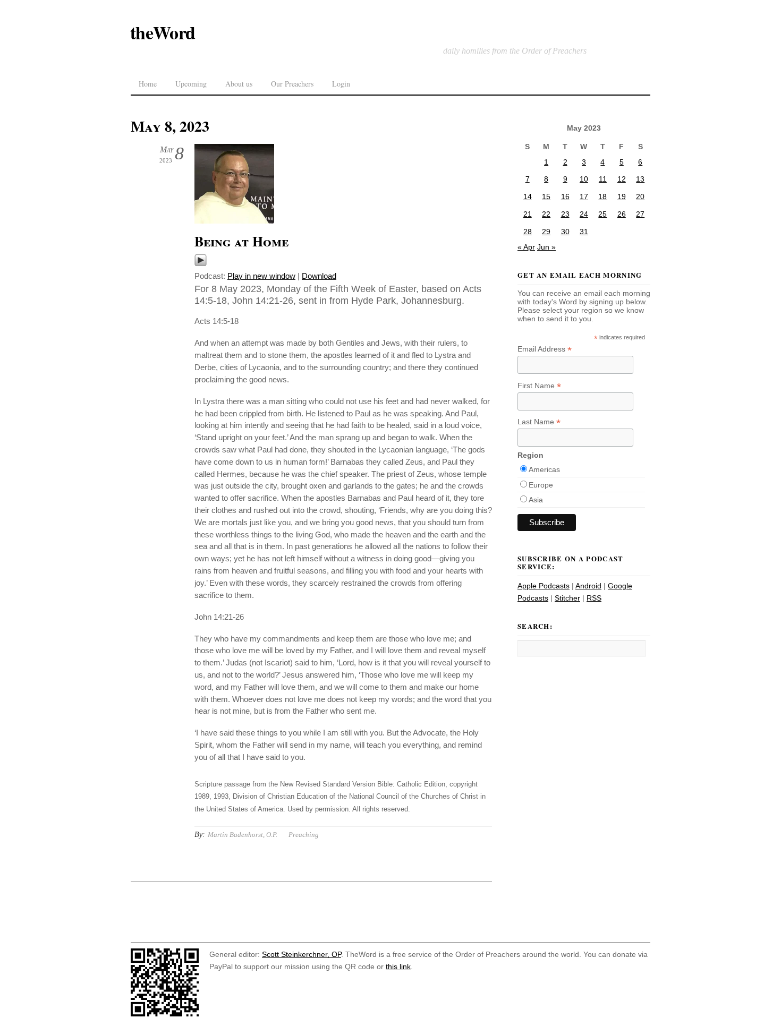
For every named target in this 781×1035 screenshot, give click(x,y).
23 (565, 214)
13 (640, 179)
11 (603, 179)
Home (148, 84)
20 (640, 196)
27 (640, 214)
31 (584, 231)
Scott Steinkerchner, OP (301, 954)
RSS (594, 598)
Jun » (546, 247)
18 (602, 196)
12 (621, 179)
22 (546, 214)
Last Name (539, 422)
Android (588, 585)
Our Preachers (292, 84)
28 (527, 231)
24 (584, 214)
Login (341, 84)
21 (527, 214)
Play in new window (261, 275)
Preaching (303, 835)
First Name (539, 386)
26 (621, 214)
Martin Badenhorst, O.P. (242, 835)
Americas (544, 469)
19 (621, 196)
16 (565, 196)
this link (398, 966)
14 (527, 196)
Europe (541, 485)
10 (584, 179)
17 (584, 196)
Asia (536, 499)
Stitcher (567, 598)
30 (565, 231)
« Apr (526, 247)
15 (546, 196)
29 (546, 231)
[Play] (200, 263)
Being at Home (241, 241)
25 (602, 214)
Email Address (544, 349)
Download (319, 275)
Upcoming (191, 84)
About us (238, 84)
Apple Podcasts (543, 585)
